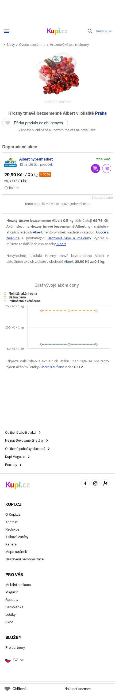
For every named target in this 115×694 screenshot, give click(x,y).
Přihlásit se (104, 31)
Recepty (11, 600)
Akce (9, 622)
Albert (37, 232)
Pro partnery (15, 648)
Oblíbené (19, 689)
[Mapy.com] (105, 484)
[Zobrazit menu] (6, 31)
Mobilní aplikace (18, 585)
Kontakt (11, 522)
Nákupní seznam (77, 689)
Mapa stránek (16, 552)
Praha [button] (101, 113)
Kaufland (57, 367)
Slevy (10, 45)
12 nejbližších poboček (36, 164)
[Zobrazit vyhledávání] (90, 31)
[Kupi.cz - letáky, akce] (57, 32)
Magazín (11, 592)
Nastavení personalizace (24, 559)
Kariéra (11, 544)
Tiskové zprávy (16, 537)
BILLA (78, 367)
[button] (106, 168)
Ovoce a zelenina (32, 45)
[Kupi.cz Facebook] (85, 484)
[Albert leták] (10, 162)
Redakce (12, 529)
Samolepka (14, 607)
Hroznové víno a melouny (69, 45)
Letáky (10, 615)
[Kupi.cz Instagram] (95, 484)
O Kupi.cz (12, 514)
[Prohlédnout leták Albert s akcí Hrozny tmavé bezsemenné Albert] (95, 168)
